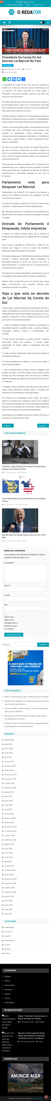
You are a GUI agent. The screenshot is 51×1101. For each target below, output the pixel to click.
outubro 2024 (10, 836)
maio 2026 (9, 753)
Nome (7, 586)
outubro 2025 (10, 783)
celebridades (9, 927)
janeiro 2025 (9, 822)
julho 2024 (8, 848)
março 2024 (9, 866)
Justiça (7, 945)
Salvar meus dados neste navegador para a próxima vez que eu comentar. (11, 623)
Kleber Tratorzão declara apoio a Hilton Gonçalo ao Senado (26, 697)
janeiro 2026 (9, 770)
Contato (28, 5)
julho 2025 (8, 796)
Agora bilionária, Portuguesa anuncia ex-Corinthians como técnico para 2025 (9, 426)
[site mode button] (42, 22)
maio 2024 (9, 857)
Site (5, 605)
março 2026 (9, 761)
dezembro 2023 (11, 879)
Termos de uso (38, 5)
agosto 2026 (9, 740)
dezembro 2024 (11, 827)
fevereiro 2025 (10, 818)
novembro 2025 (10, 779)
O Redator (28, 69)
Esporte (7, 936)
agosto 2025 (9, 792)
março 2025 (9, 814)
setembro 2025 (10, 788)
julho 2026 (8, 744)
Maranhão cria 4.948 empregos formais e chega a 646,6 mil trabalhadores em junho (25, 717)
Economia (8, 932)
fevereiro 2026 (10, 766)
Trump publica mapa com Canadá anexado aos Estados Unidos (24, 500)
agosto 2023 (9, 896)
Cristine (40, 1041)
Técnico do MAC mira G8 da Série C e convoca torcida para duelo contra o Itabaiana (26, 710)
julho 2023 (8, 901)
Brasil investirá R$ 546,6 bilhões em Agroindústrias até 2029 (44, 426)
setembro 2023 (10, 892)
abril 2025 (8, 809)
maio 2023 (9, 909)
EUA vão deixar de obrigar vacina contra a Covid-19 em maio (24, 536)
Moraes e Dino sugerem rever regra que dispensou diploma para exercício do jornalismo (27, 702)
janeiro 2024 (9, 875)
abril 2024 (8, 862)
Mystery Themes (36, 1098)
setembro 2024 (10, 840)
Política (7, 953)
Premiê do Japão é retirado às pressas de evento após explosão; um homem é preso (24, 468)
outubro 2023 (10, 888)
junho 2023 (9, 905)
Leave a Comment (10, 72)
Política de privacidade (15, 5)
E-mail (7, 595)
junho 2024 (9, 853)
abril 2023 (8, 914)
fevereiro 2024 (10, 870)
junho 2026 (9, 749)
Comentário (9, 563)
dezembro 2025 (11, 775)
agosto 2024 (9, 844)
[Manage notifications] (46, 1097)
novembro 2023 (10, 883)
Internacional (7, 65)
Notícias (8, 949)
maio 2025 (9, 805)
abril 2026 (8, 757)
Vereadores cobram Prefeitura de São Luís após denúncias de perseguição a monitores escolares (27, 724)
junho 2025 (9, 801)
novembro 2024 (10, 831)
